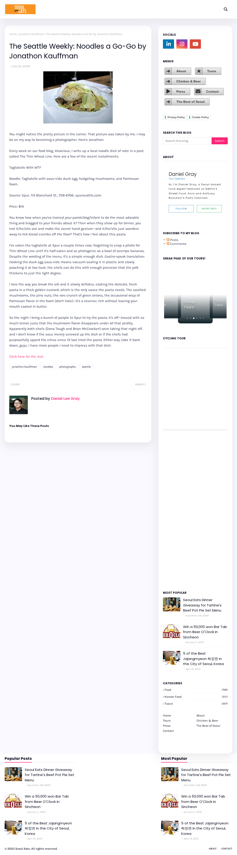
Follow (181, 208)
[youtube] (195, 44)
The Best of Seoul (190, 102)
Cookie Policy (200, 117)
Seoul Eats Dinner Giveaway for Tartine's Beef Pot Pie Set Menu (202, 605)
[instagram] (181, 44)
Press (180, 91)
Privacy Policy (176, 117)
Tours (211, 71)
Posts (173, 240)
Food (196, 689)
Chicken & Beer (188, 81)
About (181, 71)
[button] (187, 318)
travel (196, 703)
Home (13, 34)
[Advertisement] (177, 509)
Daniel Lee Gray (65, 398)
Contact (212, 91)
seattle (86, 366)
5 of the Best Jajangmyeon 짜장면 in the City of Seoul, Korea (203, 658)
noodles (48, 366)
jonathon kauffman (31, 34)
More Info (209, 208)
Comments (177, 244)
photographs (67, 366)
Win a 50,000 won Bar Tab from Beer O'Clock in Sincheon (205, 632)
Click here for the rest (26, 356)
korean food (196, 696)
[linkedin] (168, 44)
